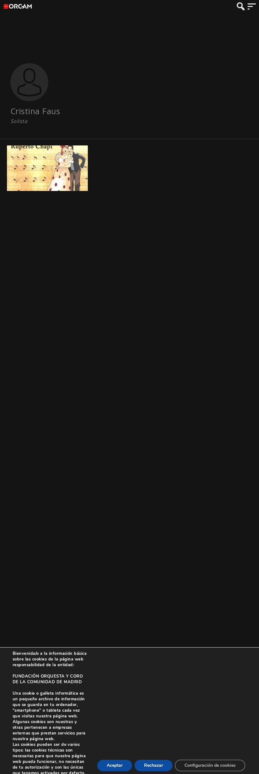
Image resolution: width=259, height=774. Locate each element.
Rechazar (153, 765)
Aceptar (115, 765)
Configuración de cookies (210, 765)
